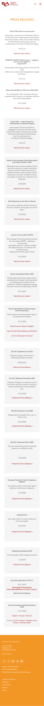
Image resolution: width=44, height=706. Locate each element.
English (14, 616)
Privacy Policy (6, 685)
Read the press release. (22, 53)
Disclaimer (5, 682)
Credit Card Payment (8, 679)
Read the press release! (22, 261)
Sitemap (4, 687)
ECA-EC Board (19, 620)
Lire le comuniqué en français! (22, 336)
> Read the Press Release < (22, 367)
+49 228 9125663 (13, 666)
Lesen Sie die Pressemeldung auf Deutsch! (22, 331)
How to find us (7, 654)
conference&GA (25, 623)
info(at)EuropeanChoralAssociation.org (18, 672)
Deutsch (29, 616)
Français (22, 616)
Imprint (4, 690)
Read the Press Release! (22, 593)
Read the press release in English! (22, 326)
